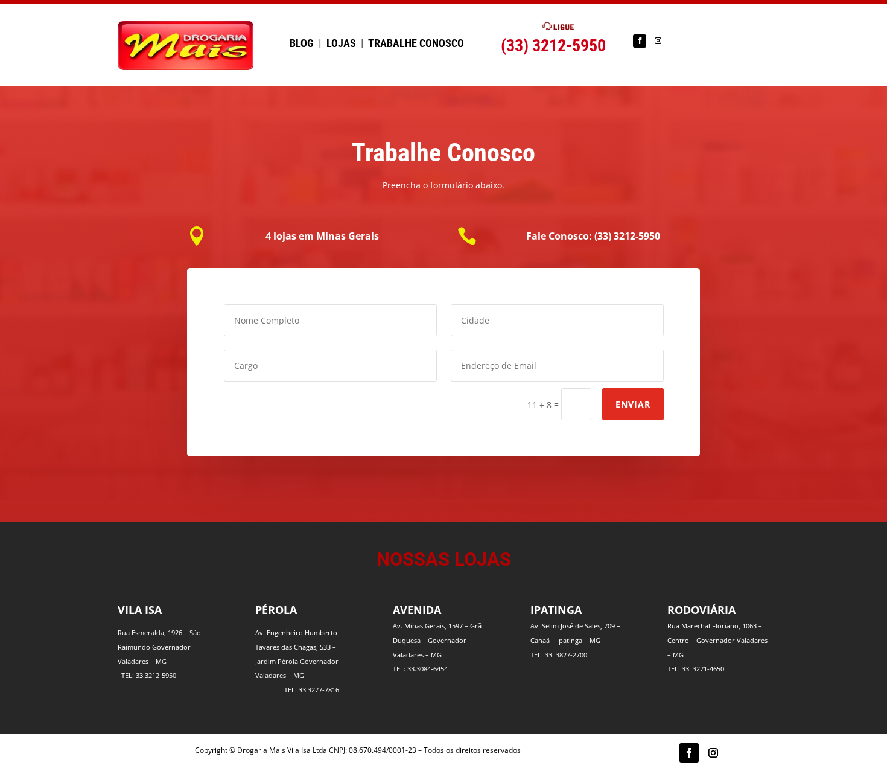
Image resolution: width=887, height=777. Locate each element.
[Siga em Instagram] (657, 41)
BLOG (302, 43)
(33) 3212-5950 (553, 46)
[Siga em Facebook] (639, 41)
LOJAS (341, 43)
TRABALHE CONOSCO (416, 43)
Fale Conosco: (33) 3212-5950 (593, 236)
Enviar (632, 404)
